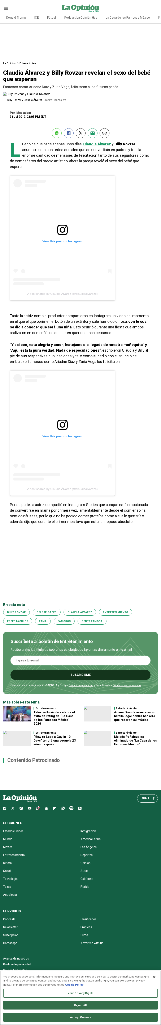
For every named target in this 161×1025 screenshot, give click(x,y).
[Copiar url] (104, 133)
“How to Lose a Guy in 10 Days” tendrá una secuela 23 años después (55, 740)
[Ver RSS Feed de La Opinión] (80, 808)
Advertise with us (91, 943)
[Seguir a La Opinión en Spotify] (71, 808)
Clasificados (88, 919)
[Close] (154, 977)
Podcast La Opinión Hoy (80, 17)
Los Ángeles (88, 847)
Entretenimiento (28, 63)
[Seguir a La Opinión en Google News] (46, 808)
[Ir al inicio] (20, 798)
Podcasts (9, 919)
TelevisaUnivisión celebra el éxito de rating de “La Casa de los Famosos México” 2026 (54, 717)
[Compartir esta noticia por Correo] (92, 133)
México (8, 847)
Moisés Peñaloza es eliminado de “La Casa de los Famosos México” (135, 740)
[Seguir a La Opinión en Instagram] (21, 808)
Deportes (86, 855)
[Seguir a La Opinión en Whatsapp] (63, 808)
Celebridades (46, 612)
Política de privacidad (81, 685)
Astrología (10, 894)
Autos (84, 871)
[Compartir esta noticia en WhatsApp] (57, 133)
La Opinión (9, 63)
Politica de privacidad (17, 964)
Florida (84, 886)
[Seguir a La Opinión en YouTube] (29, 808)
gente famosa (92, 621)
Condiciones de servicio (127, 685)
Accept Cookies (80, 1017)
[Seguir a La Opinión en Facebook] (4, 808)
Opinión (85, 863)
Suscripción (10, 935)
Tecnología (10, 878)
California (86, 878)
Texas (7, 886)
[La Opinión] (80, 8)
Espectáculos (17, 621)
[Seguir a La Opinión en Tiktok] (38, 808)
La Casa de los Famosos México (128, 17)
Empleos (86, 927)
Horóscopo (10, 943)
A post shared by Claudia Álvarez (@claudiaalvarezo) (62, 293)
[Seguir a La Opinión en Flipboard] (55, 808)
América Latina (90, 839)
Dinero (7, 863)
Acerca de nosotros (16, 958)
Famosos (64, 621)
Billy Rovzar (16, 612)
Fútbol (51, 17)
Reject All (80, 1005)
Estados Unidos (13, 831)
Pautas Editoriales (15, 970)
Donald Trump (16, 17)
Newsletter (10, 927)
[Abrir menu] (6, 8)
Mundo (7, 839)
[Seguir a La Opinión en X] (13, 808)
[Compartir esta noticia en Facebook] (69, 133)
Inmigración (88, 831)
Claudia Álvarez (80, 612)
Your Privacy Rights (80, 993)
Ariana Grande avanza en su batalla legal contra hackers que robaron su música (135, 716)
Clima (84, 935)
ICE (36, 17)
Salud (7, 871)
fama (43, 621)
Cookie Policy (74, 984)
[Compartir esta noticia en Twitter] (81, 133)
